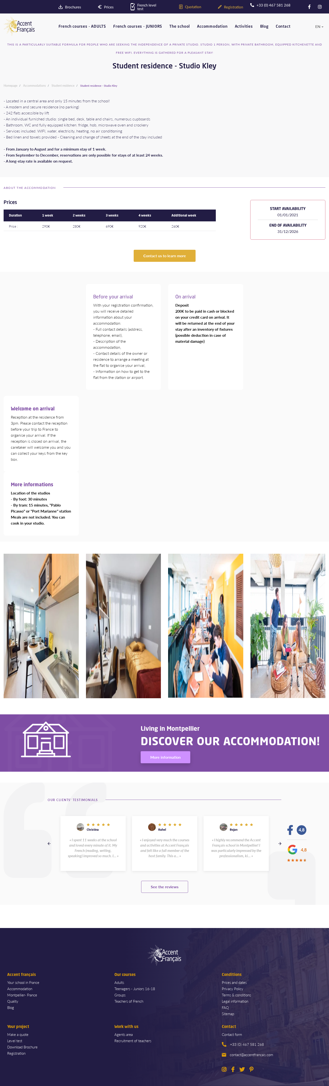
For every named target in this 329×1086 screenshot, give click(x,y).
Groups (119, 994)
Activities (244, 26)
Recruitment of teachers (132, 1040)
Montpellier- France (22, 994)
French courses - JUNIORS (137, 26)
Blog (264, 26)
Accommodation (212, 26)
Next (279, 843)
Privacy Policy (232, 988)
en (317, 26)
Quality (12, 1001)
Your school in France (23, 982)
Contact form (232, 1034)
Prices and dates (234, 982)
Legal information (235, 1001)
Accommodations (34, 86)
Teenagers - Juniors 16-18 (134, 988)
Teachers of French (128, 1001)
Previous (49, 843)
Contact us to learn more (164, 255)
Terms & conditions (236, 994)
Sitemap (228, 1013)
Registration (16, 1053)
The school (179, 26)
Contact (283, 26)
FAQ (225, 1007)
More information (165, 757)
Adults (119, 982)
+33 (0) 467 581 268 (247, 1044)
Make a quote (17, 1034)
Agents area (123, 1034)
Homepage (10, 86)
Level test (14, 1040)
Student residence (63, 86)
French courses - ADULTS (82, 26)
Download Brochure (22, 1046)
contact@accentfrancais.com (251, 1054)
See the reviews (164, 886)
